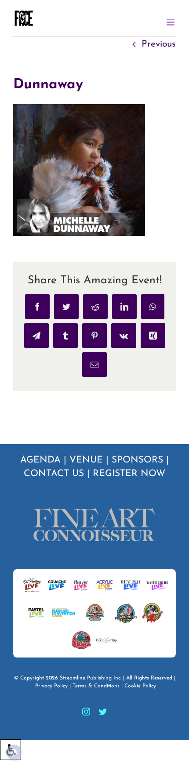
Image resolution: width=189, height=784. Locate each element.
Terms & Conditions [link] (96, 686)
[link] (24, 18)
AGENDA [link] (40, 460)
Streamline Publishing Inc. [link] (90, 678)
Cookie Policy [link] (140, 686)
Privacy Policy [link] (51, 686)
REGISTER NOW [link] (129, 473)
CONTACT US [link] (54, 473)
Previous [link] (159, 44)
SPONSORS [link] (137, 460)
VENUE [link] (86, 460)
